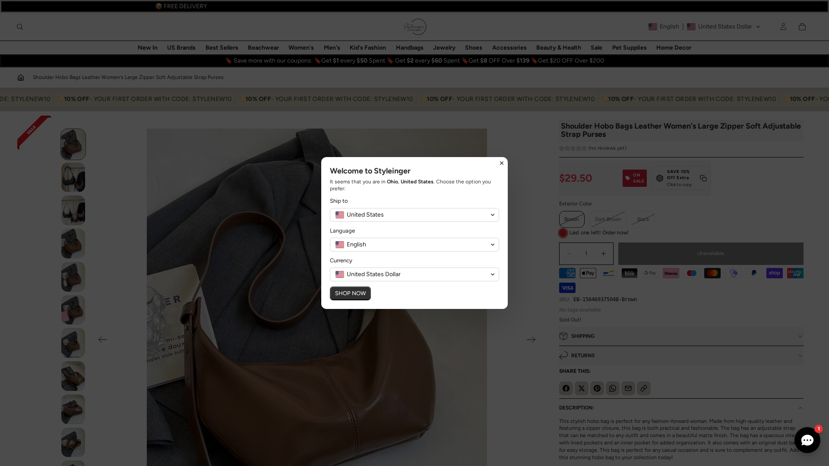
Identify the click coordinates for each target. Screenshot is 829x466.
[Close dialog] (501, 163)
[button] (414, 215)
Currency (341, 260)
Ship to (339, 201)
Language (342, 230)
